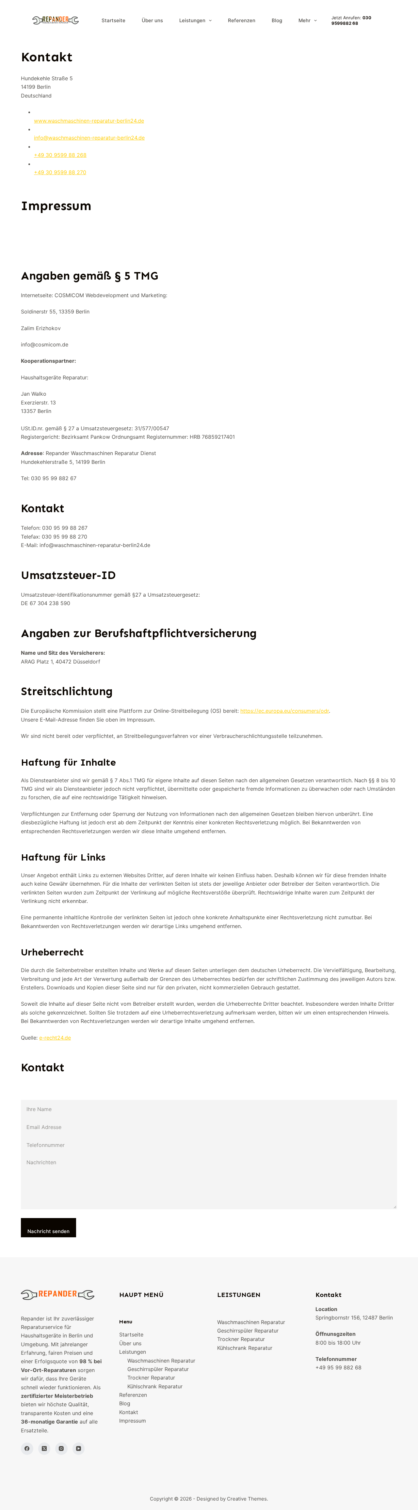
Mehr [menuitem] (304, 20)
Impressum (132, 1420)
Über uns (130, 1343)
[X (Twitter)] (44, 1448)
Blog (124, 1403)
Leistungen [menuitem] (192, 20)
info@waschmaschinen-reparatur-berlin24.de (89, 137)
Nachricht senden (48, 1231)
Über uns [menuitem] (152, 20)
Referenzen (133, 1395)
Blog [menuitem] (277, 20)
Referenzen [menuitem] (241, 20)
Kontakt (128, 1412)
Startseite (131, 1334)
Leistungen (132, 1352)
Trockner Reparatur (151, 1377)
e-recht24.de (55, 1037)
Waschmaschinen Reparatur (161, 1360)
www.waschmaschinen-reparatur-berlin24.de (89, 120)
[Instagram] (61, 1448)
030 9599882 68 (351, 20)
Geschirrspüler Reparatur (158, 1369)
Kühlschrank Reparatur (155, 1386)
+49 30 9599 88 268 (60, 155)
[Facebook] (27, 1448)
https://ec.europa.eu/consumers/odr (284, 711)
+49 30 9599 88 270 (60, 172)
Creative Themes (247, 1499)
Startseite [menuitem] (113, 20)
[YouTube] (78, 1448)
